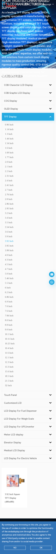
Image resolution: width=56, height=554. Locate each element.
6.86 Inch (9, 297)
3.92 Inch (9, 241)
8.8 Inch (8, 325)
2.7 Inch (8, 190)
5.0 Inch (8, 274)
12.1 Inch (9, 357)
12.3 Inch (9, 362)
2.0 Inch (8, 162)
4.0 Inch (8, 255)
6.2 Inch (8, 292)
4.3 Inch (8, 260)
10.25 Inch (9, 343)
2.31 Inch (9, 176)
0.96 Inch (9, 125)
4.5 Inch (8, 264)
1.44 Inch (9, 139)
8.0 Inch (8, 320)
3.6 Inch (8, 232)
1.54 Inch (9, 143)
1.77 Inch (9, 157)
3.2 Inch (8, 213)
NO (15, 548)
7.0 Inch (8, 306)
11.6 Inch (9, 353)
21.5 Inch (9, 381)
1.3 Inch (8, 134)
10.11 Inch (9, 339)
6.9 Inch (8, 302)
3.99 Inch (9, 250)
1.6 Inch (8, 148)
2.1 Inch (8, 166)
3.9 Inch (8, 236)
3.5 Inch (8, 222)
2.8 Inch (8, 199)
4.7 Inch (8, 269)
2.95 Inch (9, 208)
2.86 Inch (9, 204)
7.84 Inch (9, 315)
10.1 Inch (9, 334)
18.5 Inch (9, 376)
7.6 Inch (8, 311)
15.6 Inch (9, 371)
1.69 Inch (9, 153)
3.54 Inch (9, 227)
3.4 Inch (8, 218)
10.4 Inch (9, 348)
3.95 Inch (9, 246)
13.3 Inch (9, 367)
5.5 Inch (8, 283)
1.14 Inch (9, 129)
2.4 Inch (8, 180)
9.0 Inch (8, 329)
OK (41, 548)
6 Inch (8, 288)
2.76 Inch (9, 194)
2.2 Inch (8, 171)
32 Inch (8, 385)
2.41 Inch (9, 185)
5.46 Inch (9, 278)
